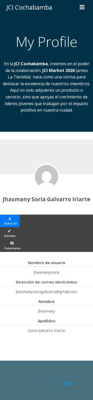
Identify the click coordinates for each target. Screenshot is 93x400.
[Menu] (82, 7)
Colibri (67, 383)
